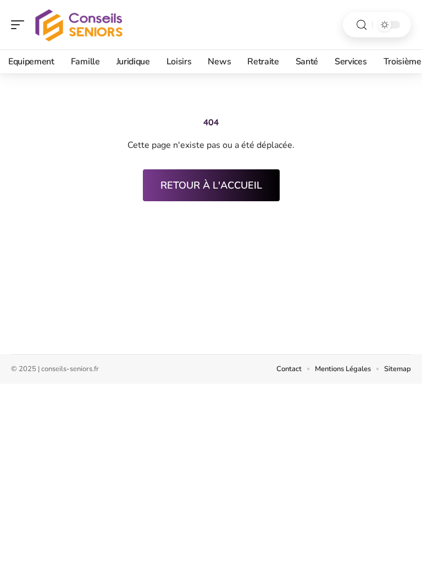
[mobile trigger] (20, 24)
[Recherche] (361, 25)
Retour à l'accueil (211, 185)
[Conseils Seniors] (79, 24)
